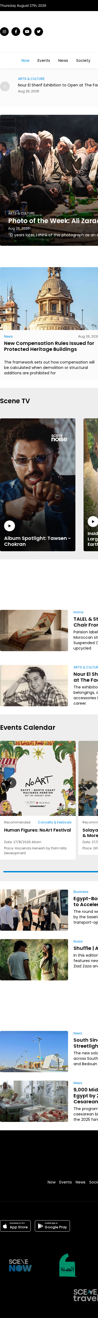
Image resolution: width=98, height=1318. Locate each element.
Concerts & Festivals (55, 822)
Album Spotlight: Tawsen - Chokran (37, 541)
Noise (78, 941)
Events (44, 60)
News (63, 60)
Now (25, 60)
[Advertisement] (81, 583)
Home (78, 612)
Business (81, 891)
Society (83, 60)
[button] (5, 86)
